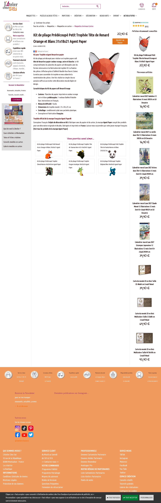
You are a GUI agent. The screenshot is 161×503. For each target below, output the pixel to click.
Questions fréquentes (50, 483)
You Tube (123, 469)
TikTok (122, 454)
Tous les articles (38, 26)
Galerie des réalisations (129, 487)
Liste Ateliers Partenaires (91, 476)
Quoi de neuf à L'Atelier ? (12, 129)
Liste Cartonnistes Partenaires (93, 473)
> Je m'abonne (21, 406)
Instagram (124, 458)
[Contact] (21, 381)
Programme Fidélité (49, 469)
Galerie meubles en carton (13, 146)
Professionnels (88, 450)
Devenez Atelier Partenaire (91, 458)
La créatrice (7, 465)
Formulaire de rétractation (52, 487)
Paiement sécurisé (19, 60)
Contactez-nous (18, 32)
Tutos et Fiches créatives (12, 137)
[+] (50, 381)
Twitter (123, 472)
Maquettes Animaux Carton (83, 26)
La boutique (7, 469)
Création (77, 16)
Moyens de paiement (50, 476)
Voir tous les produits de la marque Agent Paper (50, 129)
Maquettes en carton (64, 26)
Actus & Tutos (129, 16)
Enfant (116, 16)
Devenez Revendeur (88, 462)
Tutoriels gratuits (126, 483)
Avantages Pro (86, 465)
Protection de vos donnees (13, 483)
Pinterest (123, 462)
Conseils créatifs (126, 480)
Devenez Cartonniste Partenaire (93, 454)
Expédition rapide (19, 48)
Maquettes (30, 16)
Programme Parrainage (51, 473)
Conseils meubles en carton (13, 142)
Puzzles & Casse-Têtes (48, 16)
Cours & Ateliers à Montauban (14, 133)
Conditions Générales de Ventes (15, 476)
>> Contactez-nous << (50, 462)
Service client (18, 24)
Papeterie (66, 16)
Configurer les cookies (128, 491)
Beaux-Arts (104, 16)
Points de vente (87, 480)
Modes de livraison (49, 480)
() (146, 26)
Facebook (123, 465)
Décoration (90, 16)
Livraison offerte (19, 73)
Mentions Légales (10, 480)
